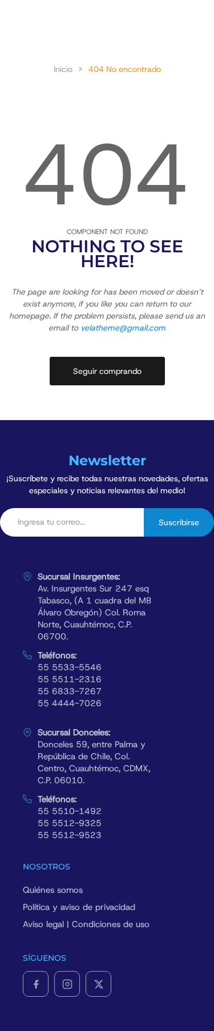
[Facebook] (36, 984)
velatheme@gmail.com (122, 328)
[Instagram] (67, 984)
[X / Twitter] (98, 984)
